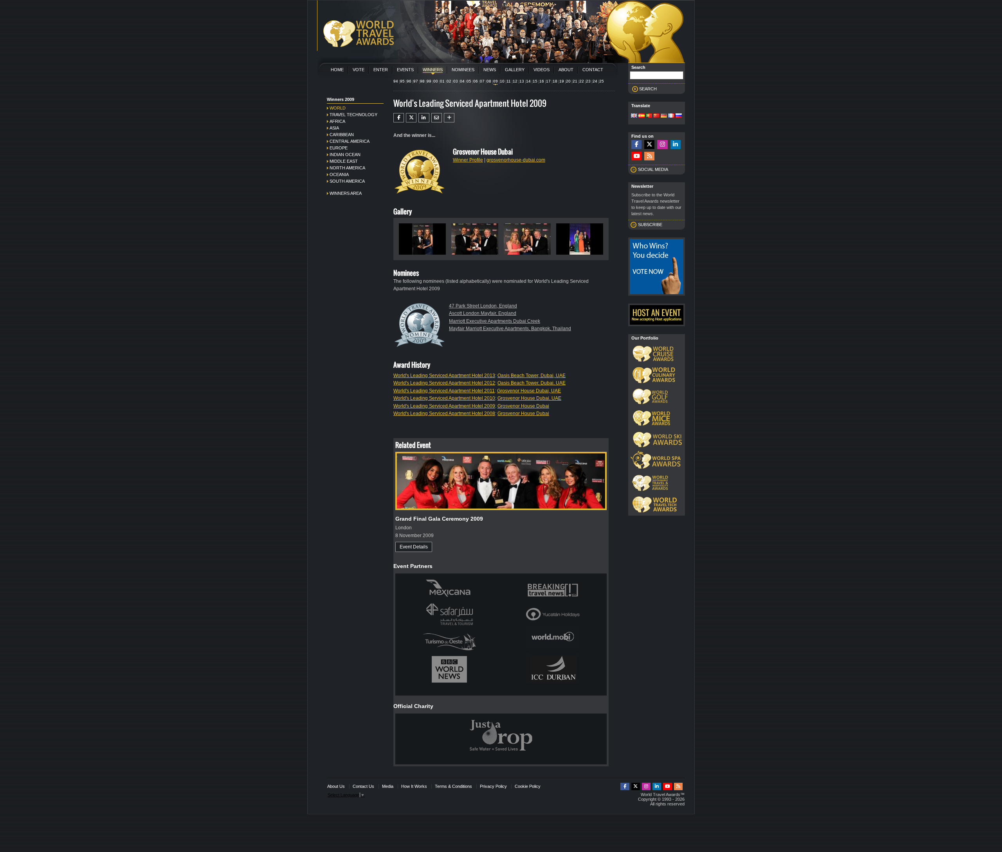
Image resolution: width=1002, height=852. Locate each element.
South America (347, 181)
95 (402, 81)
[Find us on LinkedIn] (675, 144)
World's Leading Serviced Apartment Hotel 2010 (444, 398)
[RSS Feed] (649, 156)
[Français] (671, 116)
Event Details (414, 547)
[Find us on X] (649, 144)
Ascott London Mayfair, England (482, 313)
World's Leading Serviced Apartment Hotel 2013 (444, 375)
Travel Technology (353, 114)
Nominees (463, 69)
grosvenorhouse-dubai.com (516, 160)
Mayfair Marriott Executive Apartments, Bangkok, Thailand (510, 328)
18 (555, 81)
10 (502, 81)
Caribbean (342, 134)
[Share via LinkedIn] (424, 117)
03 (455, 81)
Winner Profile (468, 160)
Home (337, 69)
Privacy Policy (493, 786)
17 (548, 81)
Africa (337, 121)
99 (429, 81)
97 (415, 81)
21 (575, 81)
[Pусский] (679, 116)
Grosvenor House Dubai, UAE (529, 391)
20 (568, 81)
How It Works (414, 786)
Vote (358, 69)
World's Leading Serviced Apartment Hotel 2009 (444, 406)
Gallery (514, 69)
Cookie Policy (528, 786)
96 (409, 81)
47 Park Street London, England (483, 306)
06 (475, 81)
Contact (592, 69)
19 (561, 81)
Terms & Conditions (453, 786)
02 (449, 81)
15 (535, 81)
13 (521, 81)
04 (462, 81)
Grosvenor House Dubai (523, 406)
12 (515, 81)
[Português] (649, 116)
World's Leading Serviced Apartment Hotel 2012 (444, 383)
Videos (541, 69)
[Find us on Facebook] (636, 144)
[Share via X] (411, 117)
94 (395, 81)
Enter (380, 69)
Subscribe (650, 224)
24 (595, 81)
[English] (634, 116)
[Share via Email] (437, 117)
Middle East (344, 161)
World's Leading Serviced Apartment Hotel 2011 (444, 391)
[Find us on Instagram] (662, 144)
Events (405, 69)
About (566, 69)
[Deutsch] (664, 116)
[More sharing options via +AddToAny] (449, 117)
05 (469, 81)
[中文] (656, 116)
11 (508, 81)
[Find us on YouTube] (636, 156)
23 (588, 81)
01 (442, 81)
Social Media (653, 169)
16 (541, 81)
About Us (336, 786)
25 (601, 81)
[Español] (641, 116)
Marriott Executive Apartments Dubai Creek (494, 321)
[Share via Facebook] (399, 117)
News (489, 69)
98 (422, 81)
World (338, 108)
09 (495, 81)
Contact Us (363, 786)
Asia (334, 128)
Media (387, 786)
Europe (339, 148)
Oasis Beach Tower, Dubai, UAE (531, 375)
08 (489, 81)
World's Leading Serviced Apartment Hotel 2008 (444, 413)
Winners (433, 69)
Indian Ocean (345, 154)
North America (347, 167)
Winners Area (346, 193)
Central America (349, 141)
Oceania (339, 174)
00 (435, 81)
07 (482, 81)
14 (528, 81)
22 (581, 81)
